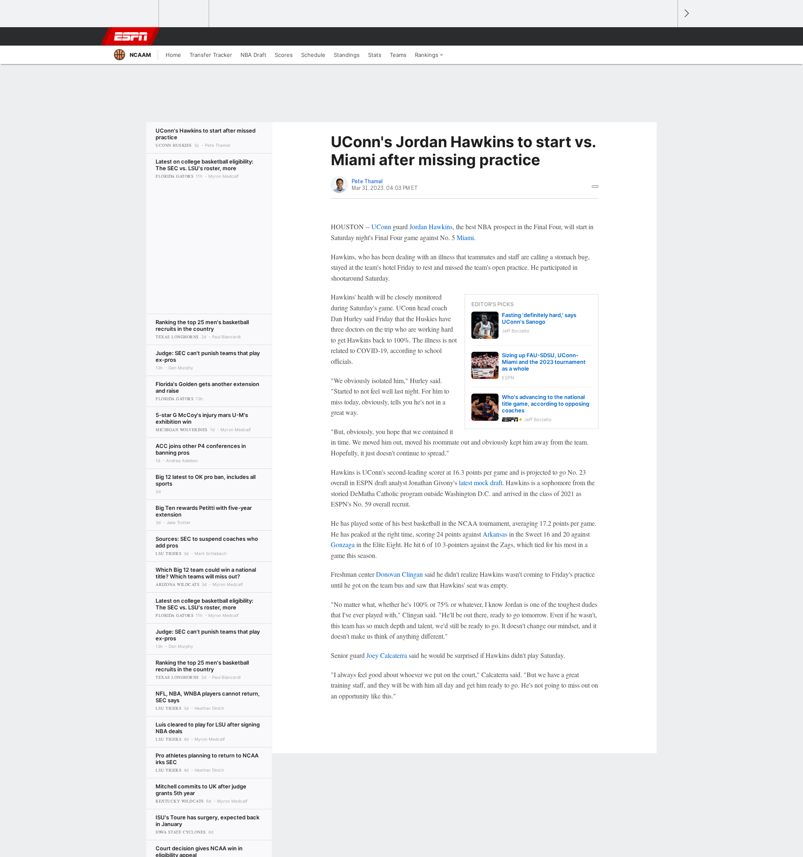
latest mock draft (480, 482)
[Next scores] (686, 13)
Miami (465, 237)
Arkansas (495, 534)
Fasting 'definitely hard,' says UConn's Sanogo (539, 318)
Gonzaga (343, 544)
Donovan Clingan (399, 574)
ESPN (131, 36)
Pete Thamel (367, 181)
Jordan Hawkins (431, 226)
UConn (381, 226)
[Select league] (134, 14)
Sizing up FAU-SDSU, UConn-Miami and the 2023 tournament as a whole (544, 362)
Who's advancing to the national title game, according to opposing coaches (545, 404)
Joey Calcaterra (386, 655)
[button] (667, 36)
